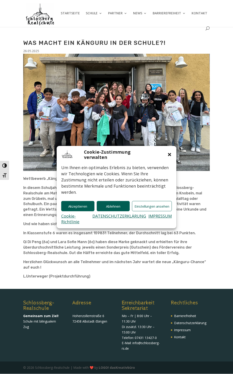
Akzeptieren (77, 206)
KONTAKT (199, 13)
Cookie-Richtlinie (70, 218)
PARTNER (115, 13)
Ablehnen (113, 206)
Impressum (182, 330)
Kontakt (180, 337)
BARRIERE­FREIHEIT (167, 13)
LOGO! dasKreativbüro (117, 367)
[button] (169, 154)
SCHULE (92, 13)
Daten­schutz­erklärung (190, 323)
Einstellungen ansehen (151, 206)
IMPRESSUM (160, 216)
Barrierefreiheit (185, 316)
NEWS (137, 13)
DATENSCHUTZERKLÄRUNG (119, 216)
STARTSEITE (70, 13)
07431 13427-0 (146, 338)
